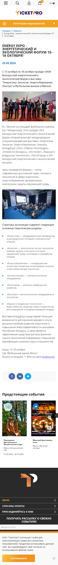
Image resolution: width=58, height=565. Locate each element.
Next (55, 415)
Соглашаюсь (18, 558)
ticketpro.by (48, 356)
